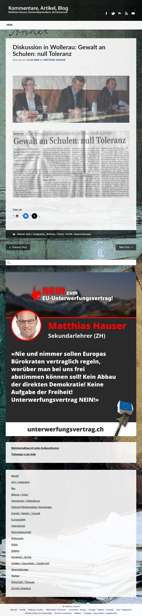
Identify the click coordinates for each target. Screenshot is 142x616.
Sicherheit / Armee (21, 557)
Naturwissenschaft (21, 532)
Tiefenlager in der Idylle (23, 454)
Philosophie (17, 538)
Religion (15, 551)
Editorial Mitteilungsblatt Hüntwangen (31, 507)
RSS (126, 13)
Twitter (113, 13)
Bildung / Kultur (55, 234)
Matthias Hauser (54, 60)
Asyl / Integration (35, 234)
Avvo (119, 13)
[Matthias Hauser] (38, 15)
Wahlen (15, 576)
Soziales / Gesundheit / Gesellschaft (30, 563)
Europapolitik (18, 520)
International (18, 526)
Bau (13, 488)
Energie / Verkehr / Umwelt (25, 513)
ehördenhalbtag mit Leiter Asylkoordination (36, 448)
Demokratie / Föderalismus (25, 501)
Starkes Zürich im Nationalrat (38, 613)
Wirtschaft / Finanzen (23, 582)
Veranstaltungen (82, 234)
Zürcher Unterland (21, 588)
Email (133, 13)
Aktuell (21, 234)
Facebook (106, 13)
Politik (69, 234)
